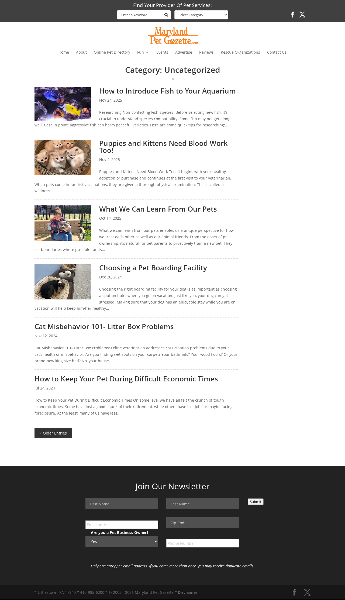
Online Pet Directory (112, 52)
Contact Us (277, 52)
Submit (255, 501)
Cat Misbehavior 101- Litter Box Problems (104, 326)
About (81, 52)
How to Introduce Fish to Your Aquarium (167, 91)
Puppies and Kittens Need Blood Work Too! (163, 146)
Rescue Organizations (240, 52)
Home (63, 52)
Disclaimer (187, 592)
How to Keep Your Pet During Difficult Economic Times (126, 379)
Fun (140, 52)
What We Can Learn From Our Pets (158, 209)
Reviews (206, 52)
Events (162, 52)
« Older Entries (53, 433)
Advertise (183, 52)
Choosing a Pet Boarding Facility (153, 268)
